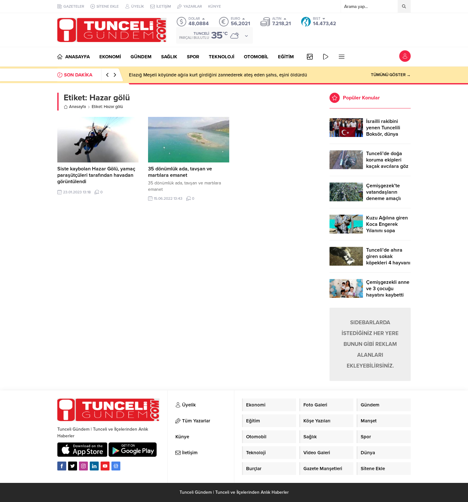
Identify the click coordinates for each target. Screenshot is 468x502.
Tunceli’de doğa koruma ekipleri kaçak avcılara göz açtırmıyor (387, 163)
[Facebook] (61, 466)
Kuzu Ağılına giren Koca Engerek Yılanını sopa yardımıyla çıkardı (387, 227)
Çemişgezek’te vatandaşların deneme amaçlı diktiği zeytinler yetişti (383, 198)
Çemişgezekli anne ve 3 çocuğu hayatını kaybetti (387, 288)
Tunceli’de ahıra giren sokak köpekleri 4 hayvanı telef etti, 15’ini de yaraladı (388, 263)
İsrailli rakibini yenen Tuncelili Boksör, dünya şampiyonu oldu (384, 131)
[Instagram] (83, 466)
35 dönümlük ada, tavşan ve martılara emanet (180, 172)
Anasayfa (77, 106)
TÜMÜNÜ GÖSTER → (391, 74)
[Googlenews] (115, 466)
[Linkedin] (94, 466)
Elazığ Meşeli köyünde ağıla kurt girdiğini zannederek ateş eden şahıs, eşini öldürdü (218, 75)
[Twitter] (72, 466)
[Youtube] (105, 466)
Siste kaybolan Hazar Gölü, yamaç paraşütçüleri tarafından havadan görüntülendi (96, 175)
